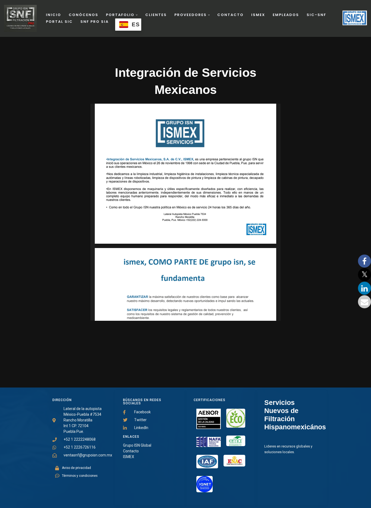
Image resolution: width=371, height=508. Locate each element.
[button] (137, 15)
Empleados (286, 14)
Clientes (156, 14)
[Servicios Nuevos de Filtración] (354, 14)
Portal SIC (59, 21)
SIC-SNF (316, 14)
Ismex (258, 14)
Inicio (53, 14)
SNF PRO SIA (94, 21)
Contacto (230, 14)
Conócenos (83, 14)
